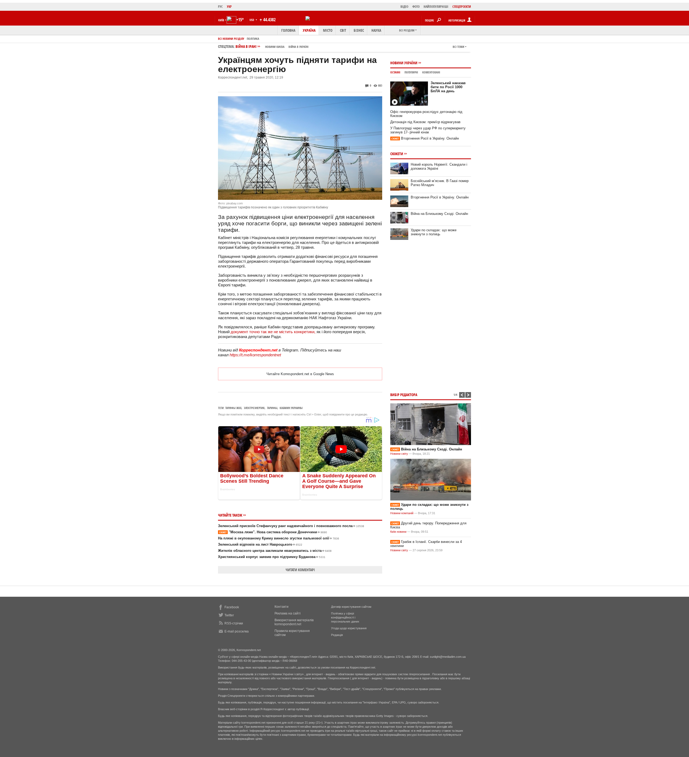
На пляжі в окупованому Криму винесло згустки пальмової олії (278, 538)
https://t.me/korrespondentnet (255, 355)
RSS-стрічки (233, 623)
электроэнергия (254, 408)
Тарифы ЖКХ (233, 408)
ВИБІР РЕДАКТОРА (403, 394)
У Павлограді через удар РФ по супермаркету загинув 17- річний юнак (428, 130)
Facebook (231, 607)
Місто (327, 30)
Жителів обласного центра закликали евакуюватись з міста (275, 551)
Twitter (229, 615)
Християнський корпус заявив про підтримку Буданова (271, 557)
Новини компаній (401, 513)
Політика (253, 39)
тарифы (272, 408)
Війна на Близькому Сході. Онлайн (439, 214)
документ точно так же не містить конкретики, (273, 331)
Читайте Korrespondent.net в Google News (300, 374)
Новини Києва (274, 47)
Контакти (282, 607)
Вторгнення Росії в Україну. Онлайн (425, 138)
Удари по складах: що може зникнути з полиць (433, 232)
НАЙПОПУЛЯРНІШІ (436, 6)
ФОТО (416, 6)
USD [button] (252, 20)
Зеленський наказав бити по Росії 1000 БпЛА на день (448, 87)
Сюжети (396, 153)
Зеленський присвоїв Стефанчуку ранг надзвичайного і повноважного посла (291, 526)
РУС (220, 6)
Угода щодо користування (349, 628)
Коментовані (431, 72)
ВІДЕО (404, 6)
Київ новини (398, 531)
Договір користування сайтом (351, 606)
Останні (395, 72)
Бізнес (359, 30)
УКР (229, 6)
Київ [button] (221, 20)
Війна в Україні (298, 47)
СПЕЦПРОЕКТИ (461, 6)
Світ (343, 30)
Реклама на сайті (288, 613)
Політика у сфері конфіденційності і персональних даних (345, 617)
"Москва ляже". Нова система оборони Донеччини (273, 532)
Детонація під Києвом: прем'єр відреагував (425, 122)
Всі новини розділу (231, 39)
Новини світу (399, 453)
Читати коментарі (300, 569)
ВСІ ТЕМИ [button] (458, 47)
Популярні (411, 72)
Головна (288, 30)
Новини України (403, 62)
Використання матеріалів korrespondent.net (294, 622)
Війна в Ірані (271, 46)
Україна (309, 30)
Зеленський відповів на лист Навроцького (260, 544)
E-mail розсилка (236, 631)
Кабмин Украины (291, 408)
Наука (376, 30)
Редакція (337, 635)
